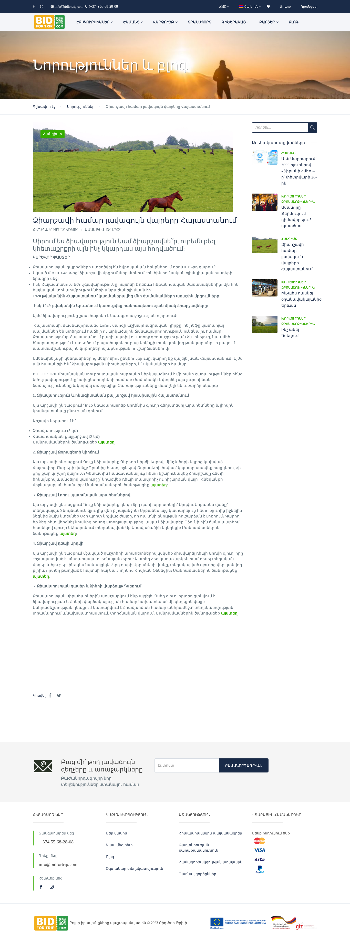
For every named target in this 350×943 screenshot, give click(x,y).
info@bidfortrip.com (69, 6)
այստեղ (106, 442)
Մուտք (285, 6)
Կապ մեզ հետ (119, 845)
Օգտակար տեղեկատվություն (134, 869)
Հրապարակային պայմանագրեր (210, 833)
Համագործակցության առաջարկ (210, 862)
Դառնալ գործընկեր (197, 874)
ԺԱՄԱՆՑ (131, 22)
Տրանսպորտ (199, 22)
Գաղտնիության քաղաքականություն (198, 847)
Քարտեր (267, 22)
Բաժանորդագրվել (243, 766)
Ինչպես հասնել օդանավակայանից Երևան (301, 299)
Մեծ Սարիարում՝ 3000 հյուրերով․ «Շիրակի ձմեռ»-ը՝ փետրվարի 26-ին (299, 171)
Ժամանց (288, 153)
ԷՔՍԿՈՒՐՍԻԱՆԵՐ (93, 22)
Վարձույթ (164, 22)
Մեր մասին (116, 833)
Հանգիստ (52, 134)
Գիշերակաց (234, 22)
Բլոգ (293, 22)
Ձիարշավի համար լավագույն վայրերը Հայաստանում (297, 256)
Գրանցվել (309, 6)
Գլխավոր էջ (44, 107)
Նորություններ (81, 107)
